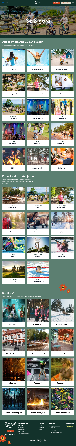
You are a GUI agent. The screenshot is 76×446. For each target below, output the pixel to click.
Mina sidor (67, 2)
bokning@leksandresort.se (56, 432)
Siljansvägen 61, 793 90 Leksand (55, 427)
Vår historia (41, 425)
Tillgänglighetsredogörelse (23, 433)
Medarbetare (41, 427)
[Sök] (7, 3)
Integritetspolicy (21, 429)
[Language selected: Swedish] (3, 3)
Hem (3, 36)
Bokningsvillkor (21, 427)
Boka (57, 2)
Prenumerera (70, 426)
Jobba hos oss (41, 430)
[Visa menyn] (73, 2)
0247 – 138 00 (54, 430)
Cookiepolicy (21, 431)
